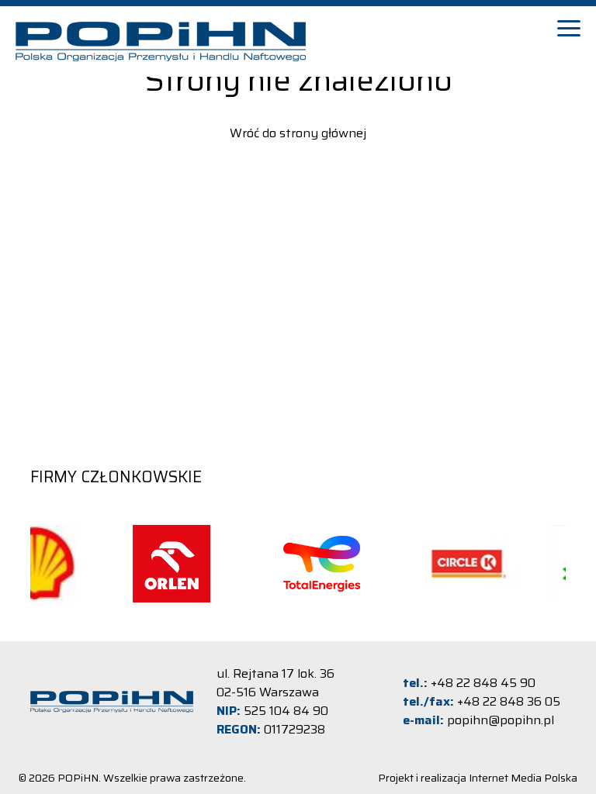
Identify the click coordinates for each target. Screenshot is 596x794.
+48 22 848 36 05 (508, 701)
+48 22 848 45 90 (483, 682)
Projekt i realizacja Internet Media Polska (477, 777)
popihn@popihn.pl (500, 720)
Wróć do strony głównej (298, 133)
